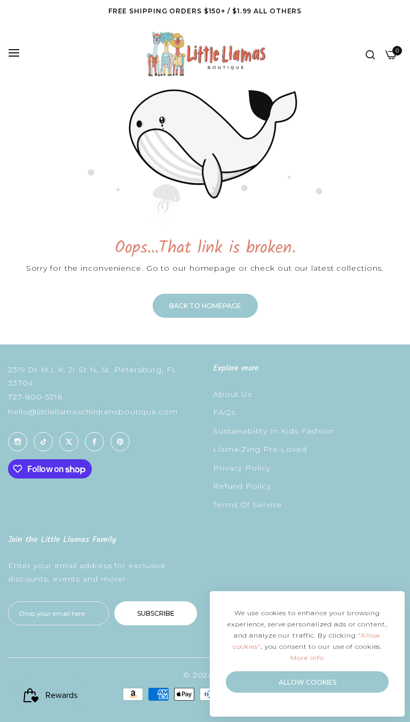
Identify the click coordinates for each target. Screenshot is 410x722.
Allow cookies (307, 682)
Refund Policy (242, 486)
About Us (232, 394)
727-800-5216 (35, 397)
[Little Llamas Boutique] (205, 54)
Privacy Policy (242, 468)
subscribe (156, 613)
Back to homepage (205, 306)
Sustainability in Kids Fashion (273, 431)
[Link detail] (17, 441)
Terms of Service (247, 504)
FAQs (224, 412)
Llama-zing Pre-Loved (260, 449)
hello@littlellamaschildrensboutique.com (93, 412)
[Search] (370, 54)
